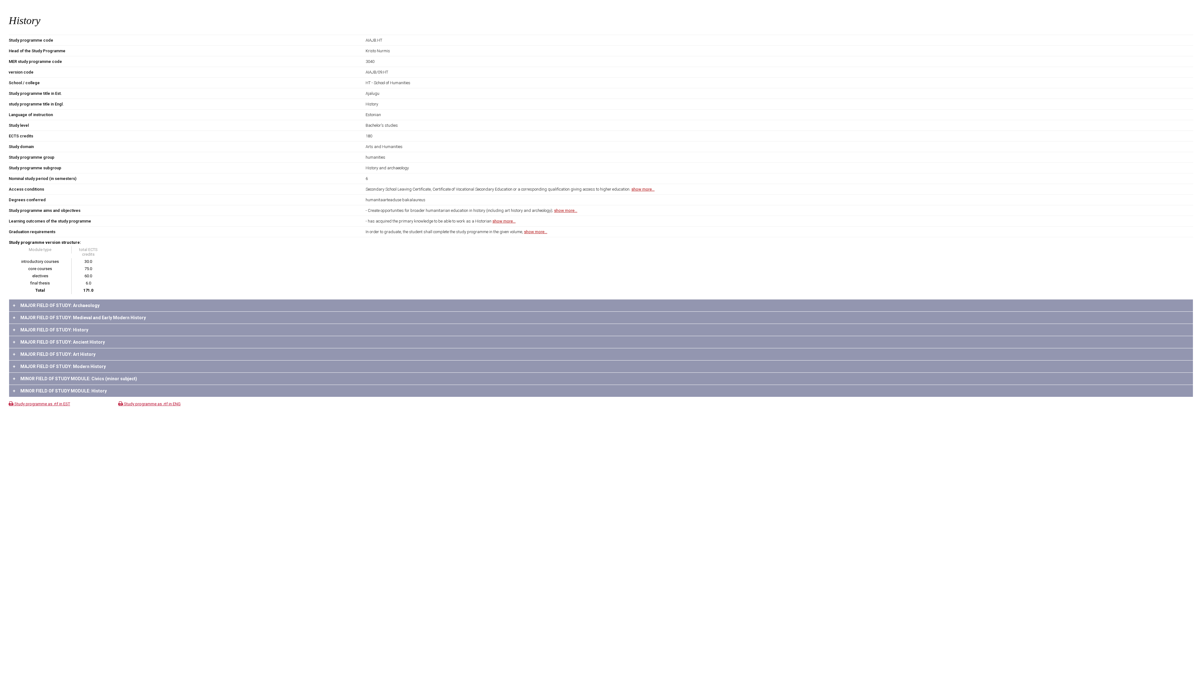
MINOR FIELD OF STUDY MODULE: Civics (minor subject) (75, 378)
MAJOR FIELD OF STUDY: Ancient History (59, 342)
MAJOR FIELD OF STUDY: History (50, 329)
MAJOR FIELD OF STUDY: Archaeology (56, 305)
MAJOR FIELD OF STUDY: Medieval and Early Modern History (79, 317)
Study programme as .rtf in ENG (152, 404)
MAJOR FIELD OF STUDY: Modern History (59, 366)
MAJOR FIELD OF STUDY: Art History (54, 354)
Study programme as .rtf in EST (41, 404)
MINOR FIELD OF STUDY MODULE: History (60, 390)
